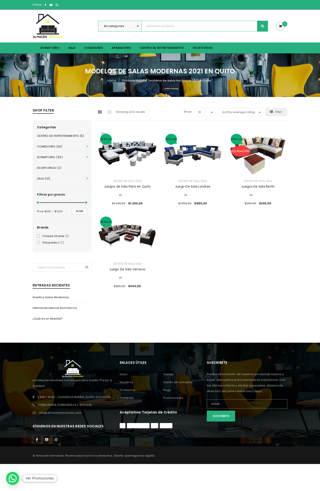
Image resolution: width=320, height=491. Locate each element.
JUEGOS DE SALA (123, 181)
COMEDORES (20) (49, 146)
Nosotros (126, 382)
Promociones (173, 398)
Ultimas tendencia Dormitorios (55, 308)
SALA (138, 181)
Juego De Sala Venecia (127, 269)
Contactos (127, 390)
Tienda (168, 374)
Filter (79, 211)
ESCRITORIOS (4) (49, 168)
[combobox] (119, 26)
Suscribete (221, 416)
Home (111, 80)
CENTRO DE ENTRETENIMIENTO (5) (60, 136)
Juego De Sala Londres (192, 186)
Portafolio (127, 398)
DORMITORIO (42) (50, 157)
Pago (167, 390)
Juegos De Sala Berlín (258, 186)
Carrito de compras (177, 382)
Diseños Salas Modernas (51, 297)
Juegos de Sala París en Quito (127, 186)
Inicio (124, 374)
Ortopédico (50, 243)
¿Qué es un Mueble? (48, 319)
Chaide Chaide (53, 236)
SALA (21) (43, 178)
